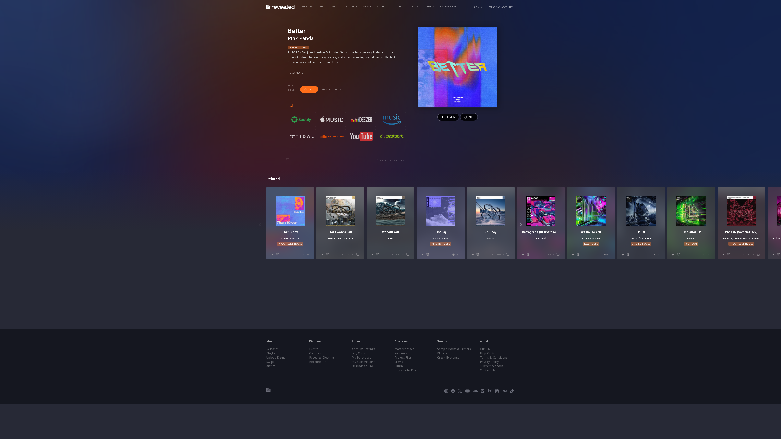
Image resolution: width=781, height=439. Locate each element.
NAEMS (727, 238)
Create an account (500, 7)
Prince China (345, 238)
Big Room (691, 243)
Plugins (398, 6)
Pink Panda (301, 38)
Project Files (403, 357)
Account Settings (363, 349)
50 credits (348, 254)
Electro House (641, 243)
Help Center (488, 353)
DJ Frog (390, 238)
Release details (335, 89)
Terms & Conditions (494, 357)
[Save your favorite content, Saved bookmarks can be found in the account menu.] (291, 103)
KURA (585, 238)
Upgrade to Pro (362, 366)
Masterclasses (404, 349)
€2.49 (551, 254)
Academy (351, 6)
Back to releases (392, 160)
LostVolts (740, 238)
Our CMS (486, 349)
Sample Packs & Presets (454, 349)
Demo (321, 6)
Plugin (399, 366)
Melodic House (298, 47)
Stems (399, 362)
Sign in (477, 7)
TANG (331, 238)
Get (311, 89)
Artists (270, 366)
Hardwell (541, 238)
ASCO (634, 238)
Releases (306, 6)
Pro (290, 85)
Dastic (285, 238)
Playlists (415, 6)
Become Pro (317, 362)
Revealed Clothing (321, 357)
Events (335, 6)
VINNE (596, 238)
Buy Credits (360, 353)
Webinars (401, 353)
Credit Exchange (448, 357)
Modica (490, 238)
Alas (435, 238)
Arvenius (754, 238)
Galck (445, 238)
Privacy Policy (489, 362)
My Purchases (361, 357)
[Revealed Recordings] (280, 6)
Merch (367, 6)
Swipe (430, 6)
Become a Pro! (449, 6)
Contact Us (487, 370)
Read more (295, 72)
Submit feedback (491, 366)
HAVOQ (691, 238)
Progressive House (290, 243)
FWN (648, 238)
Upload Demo (276, 357)
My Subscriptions (363, 362)
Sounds (382, 6)
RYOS (295, 238)
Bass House (591, 243)
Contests (315, 353)
